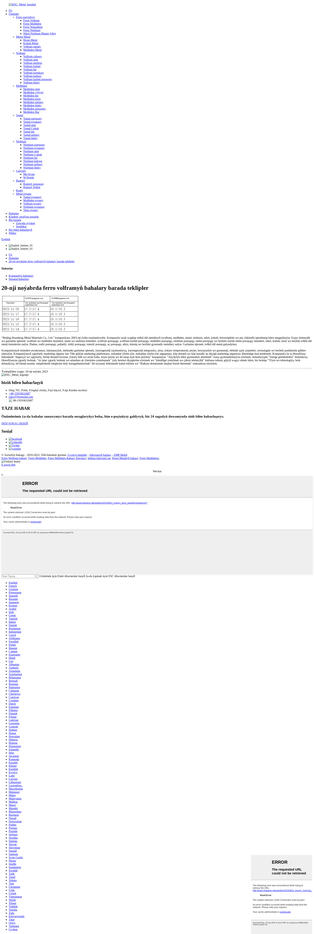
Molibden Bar (31, 112)
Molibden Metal (32, 49)
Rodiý (19, 190)
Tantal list (28, 131)
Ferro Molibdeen (149, 458)
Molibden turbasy (33, 102)
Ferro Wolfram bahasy (14, 458)
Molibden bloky (32, 105)
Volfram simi (30, 59)
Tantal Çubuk (31, 128)
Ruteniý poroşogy (33, 184)
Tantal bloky (30, 138)
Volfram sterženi (32, 63)
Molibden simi (31, 89)
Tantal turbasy (31, 134)
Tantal (19, 115)
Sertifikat (21, 226)
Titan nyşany (30, 210)
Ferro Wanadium (33, 27)
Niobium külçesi (32, 161)
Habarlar (14, 213)
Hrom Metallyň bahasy (125, 458)
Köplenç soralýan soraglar (24, 216)
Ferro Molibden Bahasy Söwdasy (67, 458)
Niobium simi (31, 151)
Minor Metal (23, 36)
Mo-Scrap (29, 174)
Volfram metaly (32, 46)
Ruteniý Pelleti (31, 187)
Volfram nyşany (32, 203)
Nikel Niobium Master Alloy (39, 33)
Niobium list (30, 157)
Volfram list (30, 69)
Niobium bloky (32, 167)
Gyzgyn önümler (77, 454)
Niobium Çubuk (32, 154)
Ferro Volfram (31, 20)
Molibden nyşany (33, 200)
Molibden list (30, 95)
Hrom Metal (30, 40)
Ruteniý (20, 180)
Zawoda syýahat (25, 223)
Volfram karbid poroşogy (37, 79)
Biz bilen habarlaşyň (20, 229)
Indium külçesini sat (99, 458)
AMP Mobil (120, 454)
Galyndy (21, 170)
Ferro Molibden (32, 23)
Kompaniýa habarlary (21, 275)
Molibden (21, 85)
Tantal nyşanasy (32, 121)
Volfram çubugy (32, 56)
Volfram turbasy (32, 76)
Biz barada (15, 220)
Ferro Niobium (31, 30)
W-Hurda (28, 177)
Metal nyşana (23, 193)
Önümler (14, 13)
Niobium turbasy (33, 164)
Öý (10, 10)
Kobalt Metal (30, 43)
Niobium (21, 141)
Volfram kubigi (32, 66)
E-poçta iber (8, 464)
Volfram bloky (31, 82)
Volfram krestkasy (33, 72)
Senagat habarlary (19, 279)
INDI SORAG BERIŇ (14, 423)
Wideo (12, 233)
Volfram (20, 53)
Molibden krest (32, 98)
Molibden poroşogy (34, 108)
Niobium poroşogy (34, 144)
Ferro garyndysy (25, 17)
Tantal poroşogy (32, 118)
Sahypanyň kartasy (100, 454)
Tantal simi (29, 125)
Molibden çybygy (33, 92)
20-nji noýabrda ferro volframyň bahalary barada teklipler (42, 261)
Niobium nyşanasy (34, 148)
